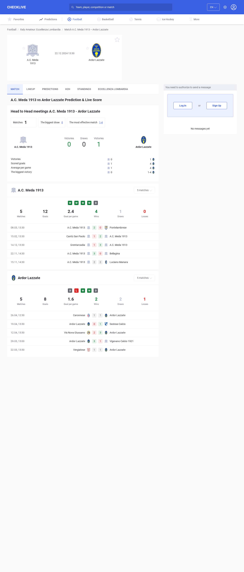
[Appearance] (225, 7)
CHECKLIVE (16, 7)
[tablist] (83, 89)
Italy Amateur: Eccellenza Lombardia (40, 29)
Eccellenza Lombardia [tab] (113, 89)
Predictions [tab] (50, 89)
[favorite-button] (117, 40)
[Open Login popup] (233, 7)
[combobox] (213, 7)
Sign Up (216, 105)
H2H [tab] (67, 89)
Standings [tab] (84, 89)
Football (11, 29)
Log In (182, 105)
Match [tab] (15, 89)
